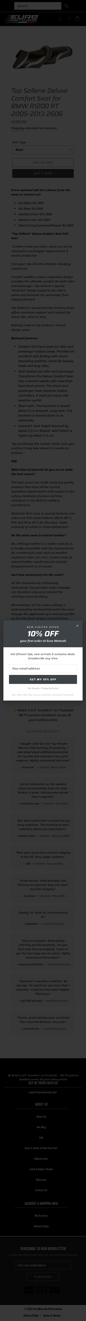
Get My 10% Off (43, 679)
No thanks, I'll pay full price (43, 688)
